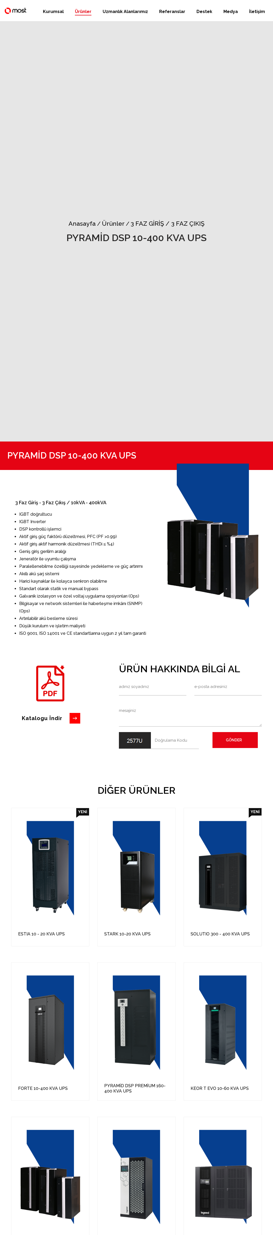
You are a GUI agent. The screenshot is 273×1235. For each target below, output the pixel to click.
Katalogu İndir (42, 718)
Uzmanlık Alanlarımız (125, 11)
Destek (204, 11)
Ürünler (83, 11)
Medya (230, 11)
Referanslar (172, 11)
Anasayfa (82, 223)
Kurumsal (53, 11)
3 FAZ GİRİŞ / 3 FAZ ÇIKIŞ (165, 223)
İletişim (257, 11)
